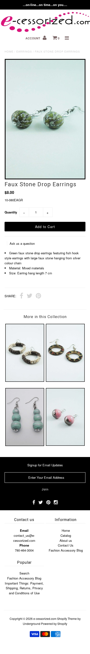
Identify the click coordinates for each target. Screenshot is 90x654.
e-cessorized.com (44, 619)
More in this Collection (45, 316)
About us (66, 540)
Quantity (11, 212)
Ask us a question (22, 243)
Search (24, 573)
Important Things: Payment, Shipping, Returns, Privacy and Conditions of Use (24, 588)
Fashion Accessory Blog (66, 550)
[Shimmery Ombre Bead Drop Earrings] (65, 444)
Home (9, 51)
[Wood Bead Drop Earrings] (24, 444)
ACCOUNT (33, 38)
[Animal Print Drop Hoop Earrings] (65, 380)
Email (24, 530)
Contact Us (65, 545)
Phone (24, 545)
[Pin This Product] (38, 296)
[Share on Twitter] (29, 296)
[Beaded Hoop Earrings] (24, 380)
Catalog (65, 535)
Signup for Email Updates (45, 465)
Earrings (24, 51)
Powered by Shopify (54, 624)
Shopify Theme (67, 619)
